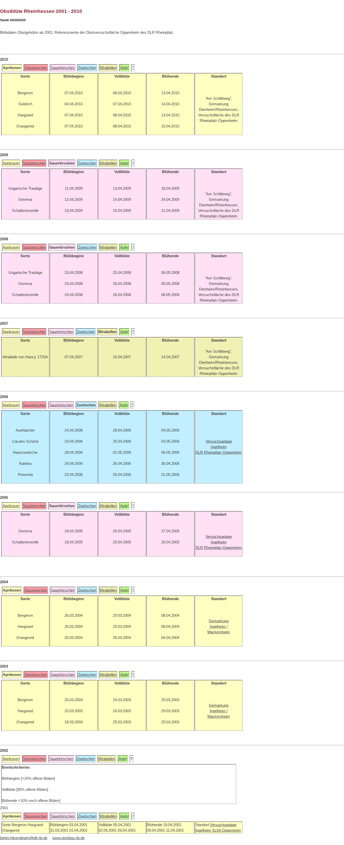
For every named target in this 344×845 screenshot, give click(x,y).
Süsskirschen (35, 68)
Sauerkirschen (63, 68)
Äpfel (124, 68)
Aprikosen (11, 163)
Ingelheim (203, 830)
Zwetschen (87, 68)
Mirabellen (108, 68)
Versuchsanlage (223, 825)
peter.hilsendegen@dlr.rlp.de (24, 838)
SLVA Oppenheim (226, 830)
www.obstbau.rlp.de (68, 838)
